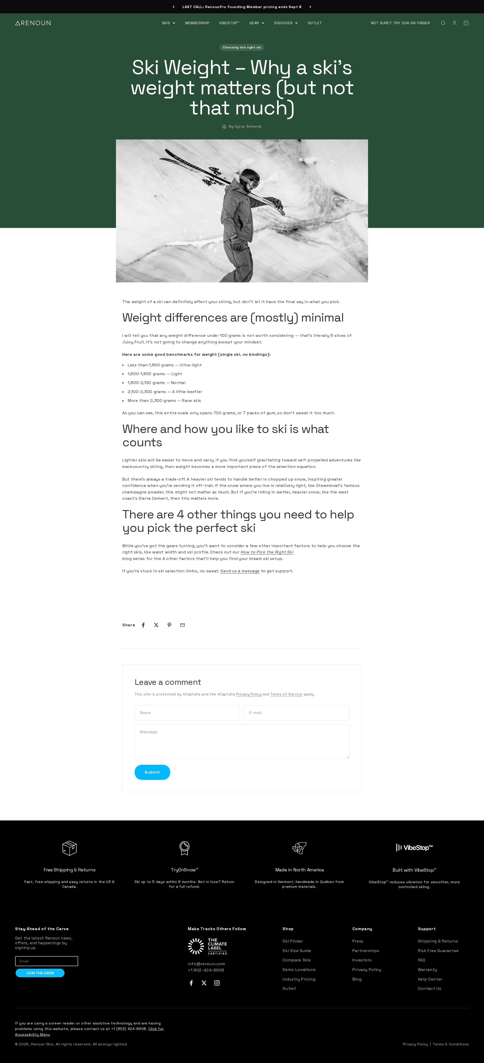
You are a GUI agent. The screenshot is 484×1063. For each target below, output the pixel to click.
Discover (283, 22)
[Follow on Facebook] (191, 983)
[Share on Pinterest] (169, 625)
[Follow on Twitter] (204, 983)
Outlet (315, 22)
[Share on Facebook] (143, 625)
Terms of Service (286, 694)
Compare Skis (297, 960)
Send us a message (240, 571)
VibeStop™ (229, 22)
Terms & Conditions (451, 1044)
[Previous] (173, 7)
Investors (362, 960)
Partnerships (365, 950)
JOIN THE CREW (40, 973)
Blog (357, 979)
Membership (197, 22)
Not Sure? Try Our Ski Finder (400, 23)
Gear (254, 22)
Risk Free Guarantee (438, 950)
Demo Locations (299, 969)
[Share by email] (182, 625)
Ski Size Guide (297, 950)
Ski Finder (293, 941)
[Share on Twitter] (156, 625)
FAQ (422, 960)
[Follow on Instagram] (217, 983)
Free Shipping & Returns (242, 7)
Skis (166, 22)
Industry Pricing (299, 979)
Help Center (430, 979)
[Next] (310, 7)
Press (358, 941)
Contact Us (429, 988)
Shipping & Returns (438, 941)
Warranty (427, 969)
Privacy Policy (248, 694)
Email (20, 952)
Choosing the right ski (242, 47)
